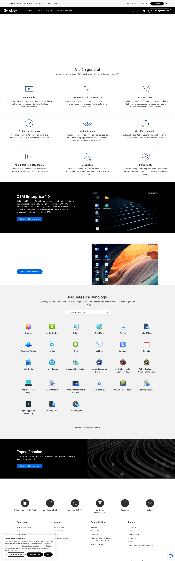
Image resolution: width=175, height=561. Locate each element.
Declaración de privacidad (30, 546)
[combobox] (137, 3)
